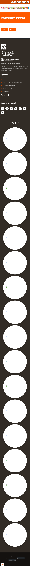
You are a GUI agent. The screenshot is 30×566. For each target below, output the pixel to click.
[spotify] (17, 2)
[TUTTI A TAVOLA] (9, 386)
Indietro (13, 30)
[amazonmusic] (20, 2)
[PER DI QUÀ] (8, 362)
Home (5, 30)
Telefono (4, 88)
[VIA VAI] (7, 164)
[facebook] (12, 2)
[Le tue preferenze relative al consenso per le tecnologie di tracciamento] (2, 564)
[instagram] (15, 2)
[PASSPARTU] (9, 461)
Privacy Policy (21, 558)
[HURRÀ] (7, 238)
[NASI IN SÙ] (8, 535)
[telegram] (25, 2)
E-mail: (4, 85)
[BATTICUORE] (9, 213)
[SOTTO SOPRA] (9, 510)
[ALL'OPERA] (8, 312)
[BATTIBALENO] (9, 485)
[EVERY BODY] (9, 436)
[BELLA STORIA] (9, 287)
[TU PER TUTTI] (9, 188)
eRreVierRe (14, 558)
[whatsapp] (23, 2)
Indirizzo (4, 82)
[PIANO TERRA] (9, 411)
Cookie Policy (13, 560)
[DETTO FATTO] (9, 337)
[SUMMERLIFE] (9, 263)
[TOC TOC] (8, 139)
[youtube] (28, 2)
